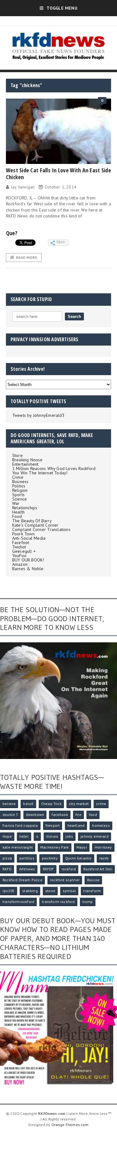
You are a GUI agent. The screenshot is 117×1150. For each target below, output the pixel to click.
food (93, 814)
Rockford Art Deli (97, 869)
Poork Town (23, 534)
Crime (17, 477)
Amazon (19, 564)
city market (79, 803)
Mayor (81, 847)
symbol (69, 890)
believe (9, 803)
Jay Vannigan (23, 187)
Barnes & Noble (28, 568)
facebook (59, 814)
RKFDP (48, 869)
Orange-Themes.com (70, 1124)
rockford (68, 869)
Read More (26, 257)
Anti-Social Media (29, 538)
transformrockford (18, 901)
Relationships (24, 507)
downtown (35, 814)
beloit (28, 803)
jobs (69, 836)
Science (19, 499)
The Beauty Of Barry (32, 521)
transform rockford (58, 901)
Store (17, 455)
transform (92, 890)
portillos (26, 858)
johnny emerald (94, 836)
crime (101, 803)
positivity (50, 858)
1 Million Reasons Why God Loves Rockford (53, 468)
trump (87, 901)
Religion (20, 490)
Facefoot (20, 542)
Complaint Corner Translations (41, 529)
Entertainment (25, 464)
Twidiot (19, 547)
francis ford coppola (20, 825)
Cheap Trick (51, 803)
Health (18, 512)
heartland (76, 825)
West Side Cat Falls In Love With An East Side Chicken (58, 173)
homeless (101, 825)
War (16, 503)
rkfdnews (27, 869)
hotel (24, 836)
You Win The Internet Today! (40, 473)
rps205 (8, 890)
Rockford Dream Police (22, 880)
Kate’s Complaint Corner (35, 525)
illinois (52, 836)
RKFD (7, 869)
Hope (7, 836)
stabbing (29, 890)
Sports (18, 494)
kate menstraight (17, 847)
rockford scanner (65, 880)
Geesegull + (24, 551)
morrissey (103, 847)
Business (20, 481)
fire (78, 814)
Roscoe (93, 880)
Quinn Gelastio (78, 858)
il (37, 836)
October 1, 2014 (60, 187)
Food (17, 516)
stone (50, 890)
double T (10, 814)
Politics (19, 486)
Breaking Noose (27, 460)
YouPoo (19, 555)
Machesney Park (54, 847)
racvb (104, 858)
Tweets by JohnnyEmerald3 (38, 415)
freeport (53, 825)
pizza (7, 858)
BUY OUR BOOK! (28, 560)
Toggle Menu (61, 8)
